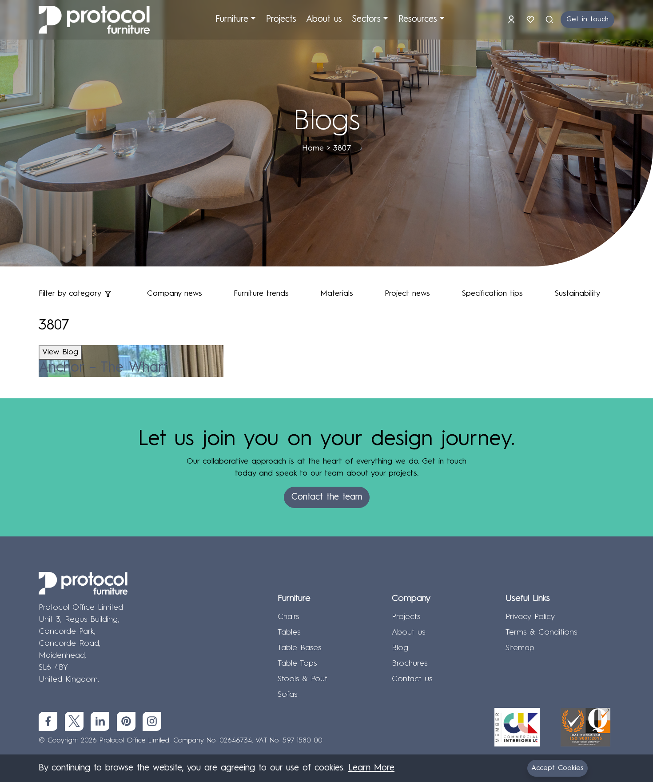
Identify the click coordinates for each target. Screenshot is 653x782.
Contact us (412, 679)
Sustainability (577, 294)
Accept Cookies (557, 768)
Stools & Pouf (302, 679)
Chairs (288, 617)
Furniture (231, 19)
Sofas (287, 695)
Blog (400, 648)
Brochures (409, 663)
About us (324, 19)
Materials (336, 294)
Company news (174, 294)
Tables (289, 632)
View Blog (60, 352)
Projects (281, 19)
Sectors (366, 19)
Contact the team (326, 497)
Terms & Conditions (541, 632)
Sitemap (520, 648)
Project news (407, 294)
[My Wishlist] (532, 20)
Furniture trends (261, 294)
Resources (417, 19)
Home (313, 148)
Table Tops (297, 663)
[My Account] (512, 20)
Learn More (371, 768)
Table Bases (299, 648)
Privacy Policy (530, 617)
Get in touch (587, 19)
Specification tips (492, 294)
